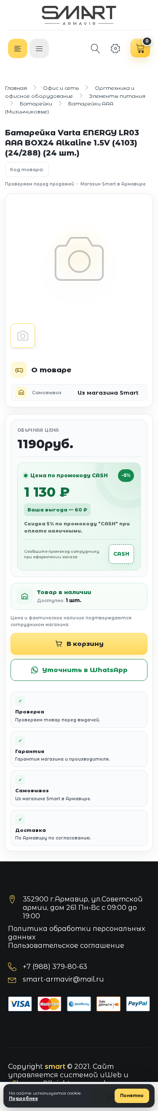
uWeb (111, 1075)
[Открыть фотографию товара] (79, 259)
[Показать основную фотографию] (23, 335)
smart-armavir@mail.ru (63, 979)
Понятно (132, 1095)
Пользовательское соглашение (66, 946)
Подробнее (23, 1098)
